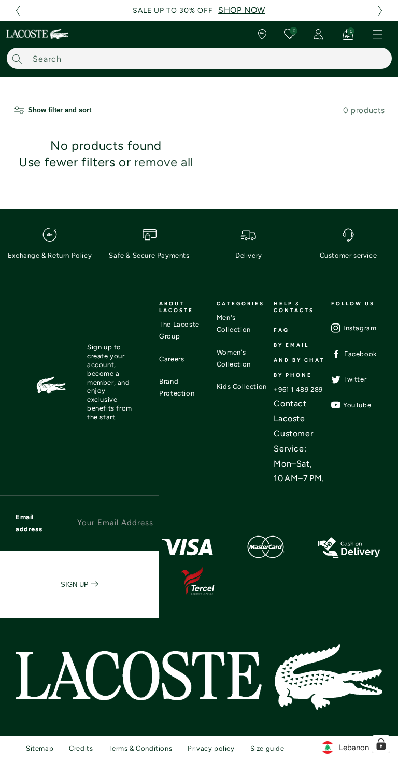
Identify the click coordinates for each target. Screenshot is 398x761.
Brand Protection (176, 387)
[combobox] (199, 58)
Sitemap (39, 748)
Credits (81, 748)
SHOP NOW (241, 10)
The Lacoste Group (179, 330)
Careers (171, 359)
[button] (18, 11)
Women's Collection (234, 358)
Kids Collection (242, 386)
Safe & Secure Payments (149, 255)
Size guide (267, 748)
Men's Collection (234, 323)
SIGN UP (76, 584)
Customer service (348, 255)
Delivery (248, 255)
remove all (163, 162)
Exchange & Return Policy (50, 255)
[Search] (17, 59)
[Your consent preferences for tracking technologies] (381, 744)
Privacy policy (211, 748)
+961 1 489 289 (298, 389)
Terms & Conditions (140, 748)
